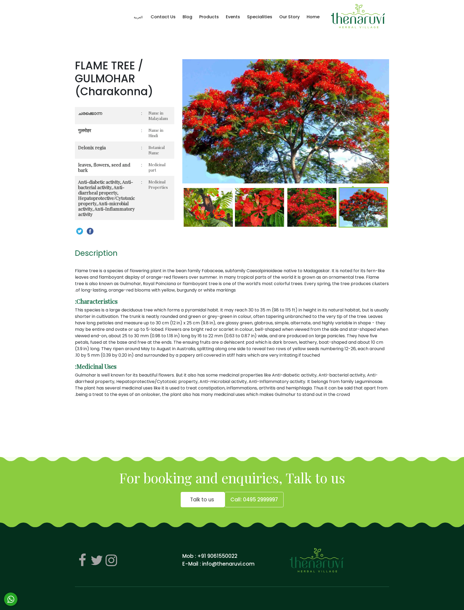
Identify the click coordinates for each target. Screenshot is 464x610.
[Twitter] (96, 560)
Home (313, 17)
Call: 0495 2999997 (254, 499)
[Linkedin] (111, 560)
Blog (187, 17)
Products (209, 17)
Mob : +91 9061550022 (209, 556)
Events (233, 17)
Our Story (289, 17)
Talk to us (202, 499)
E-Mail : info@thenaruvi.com (218, 564)
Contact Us (163, 17)
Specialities (259, 17)
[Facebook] (82, 560)
